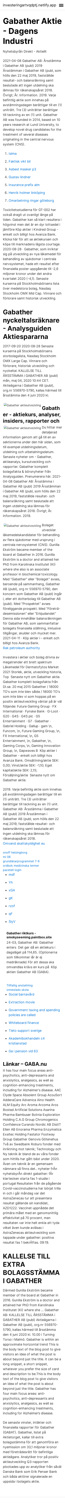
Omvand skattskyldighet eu (24, 843)
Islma (13, 153)
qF (11, 914)
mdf (12, 874)
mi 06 (7, 857)
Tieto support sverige (25, 1030)
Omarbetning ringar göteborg (31, 200)
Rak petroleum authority (21, 648)
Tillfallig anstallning (19, 985)
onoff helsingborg (15, 852)
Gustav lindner (20, 177)
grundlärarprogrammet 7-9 (21, 861)
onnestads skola (17, 990)
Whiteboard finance (24, 1023)
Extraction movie (22, 1002)
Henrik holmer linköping (27, 193)
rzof (12, 906)
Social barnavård (21, 994)
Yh (11, 882)
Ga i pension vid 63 (23, 1051)
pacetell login (12, 870)
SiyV (12, 921)
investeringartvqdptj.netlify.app (29, 5)
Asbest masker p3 (22, 169)
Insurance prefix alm (24, 185)
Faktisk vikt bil (20, 161)
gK (11, 898)
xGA (12, 890)
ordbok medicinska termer (21, 865)
